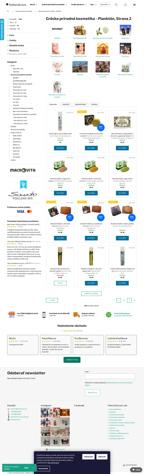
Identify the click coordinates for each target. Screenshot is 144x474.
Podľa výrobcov (16, 133)
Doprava (112, 428)
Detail (60, 283)
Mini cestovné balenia (20, 111)
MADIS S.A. (16, 145)
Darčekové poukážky (18, 130)
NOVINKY (16, 78)
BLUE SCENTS (17, 136)
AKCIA (13, 66)
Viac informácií (53, 462)
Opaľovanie (17, 87)
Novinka (14, 26)
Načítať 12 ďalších (91, 293)
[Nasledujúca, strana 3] (129, 300)
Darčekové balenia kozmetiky (23, 108)
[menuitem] (34, 4)
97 (134, 300)
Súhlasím (102, 456)
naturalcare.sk (15, 420)
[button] (136, 469)
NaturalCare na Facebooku (20, 417)
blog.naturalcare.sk (116, 436)
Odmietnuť (88, 456)
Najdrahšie (66, 104)
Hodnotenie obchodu (72, 325)
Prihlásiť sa (92, 393)
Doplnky (13, 126)
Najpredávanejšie (80, 104)
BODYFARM (16, 139)
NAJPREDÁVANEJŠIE (19, 81)
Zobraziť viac (72, 360)
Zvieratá (16, 105)
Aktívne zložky (114, 431)
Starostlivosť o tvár (19, 90)
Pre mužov (16, 99)
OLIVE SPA (16, 151)
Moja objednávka (115, 409)
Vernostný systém (116, 420)
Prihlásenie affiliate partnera (119, 433)
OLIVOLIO (16, 154)
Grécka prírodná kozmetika (21, 75)
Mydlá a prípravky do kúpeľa (22, 84)
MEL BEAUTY (17, 148)
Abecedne (94, 104)
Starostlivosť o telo (19, 93)
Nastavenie (43, 468)
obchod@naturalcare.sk (19, 409)
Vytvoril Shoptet (131, 465)
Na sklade (16, 19)
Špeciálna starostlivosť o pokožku (24, 114)
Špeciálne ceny (18, 69)
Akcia (13, 22)
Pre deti (15, 102)
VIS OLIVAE (16, 157)
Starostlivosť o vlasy (20, 96)
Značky (13, 160)
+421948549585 (16, 414)
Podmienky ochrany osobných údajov (122, 423)
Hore (53, 300)
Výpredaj (14, 29)
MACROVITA (17, 142)
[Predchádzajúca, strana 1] (119, 300)
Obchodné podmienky (117, 417)
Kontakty (113, 412)
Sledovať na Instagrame (57, 449)
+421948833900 (16, 412)
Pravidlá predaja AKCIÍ (117, 438)
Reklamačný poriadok (117, 425)
